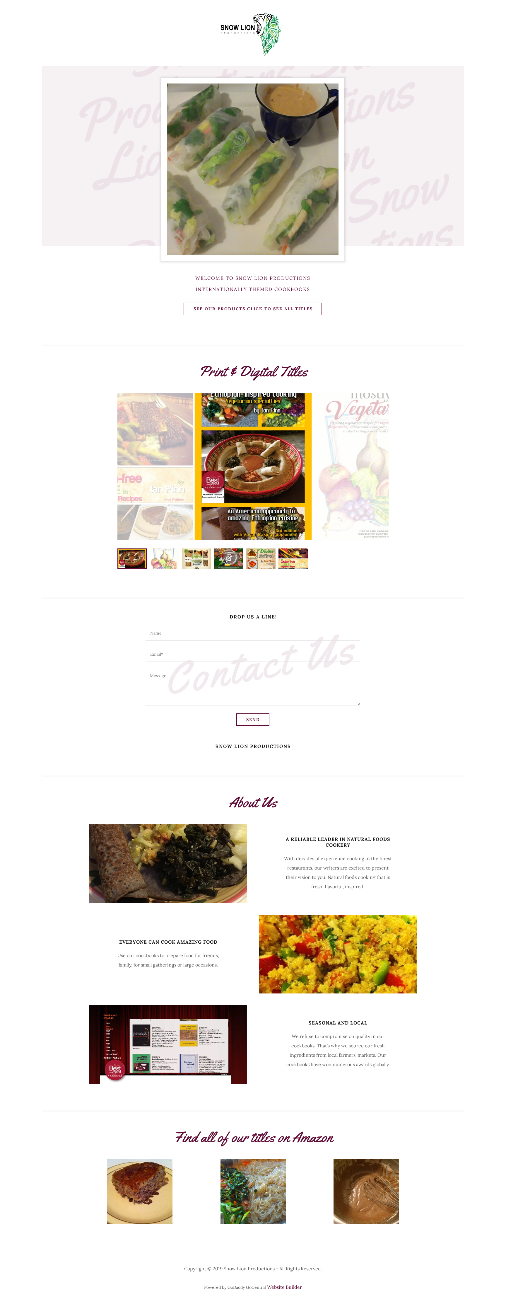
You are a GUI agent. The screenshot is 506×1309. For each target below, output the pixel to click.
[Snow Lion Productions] (253, 31)
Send (253, 719)
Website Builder (284, 1287)
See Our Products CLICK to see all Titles (253, 308)
